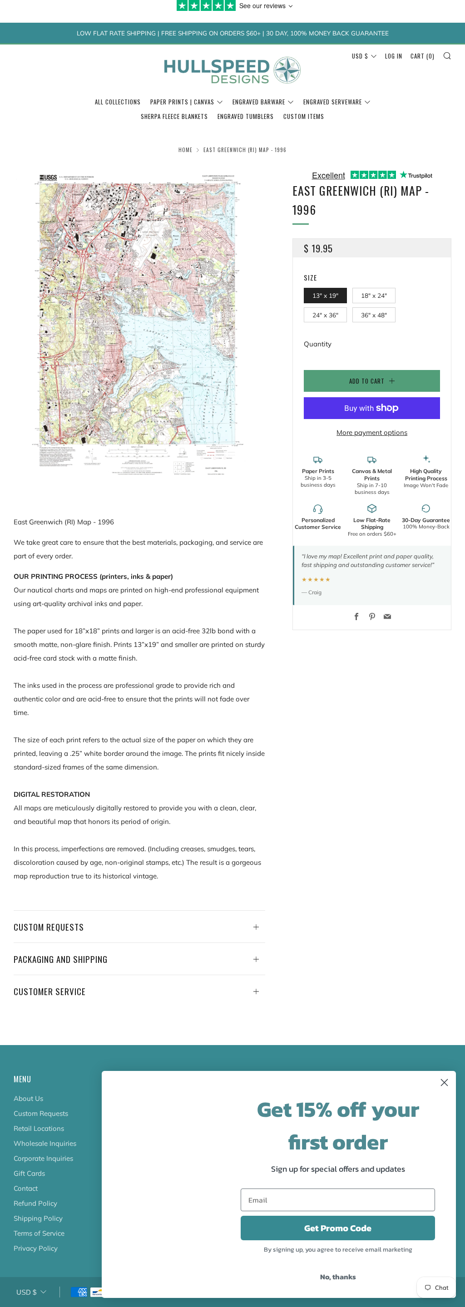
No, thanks (338, 1276)
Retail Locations (39, 1128)
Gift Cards (29, 1173)
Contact (26, 1188)
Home (185, 149)
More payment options (371, 432)
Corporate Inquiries (43, 1158)
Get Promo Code (337, 1228)
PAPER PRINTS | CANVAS (182, 101)
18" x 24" (374, 295)
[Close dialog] (444, 1082)
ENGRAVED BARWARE (258, 101)
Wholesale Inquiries (45, 1143)
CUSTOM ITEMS (303, 116)
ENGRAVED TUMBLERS (246, 116)
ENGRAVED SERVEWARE (332, 101)
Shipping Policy (38, 1218)
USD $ (360, 55)
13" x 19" (325, 295)
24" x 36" (325, 315)
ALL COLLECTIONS (118, 101)
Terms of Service (39, 1233)
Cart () (423, 55)
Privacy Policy (36, 1248)
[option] (140, 323)
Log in (393, 55)
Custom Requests (41, 1113)
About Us (28, 1098)
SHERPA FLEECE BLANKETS (174, 116)
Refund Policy (35, 1203)
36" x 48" (374, 315)
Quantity (317, 344)
